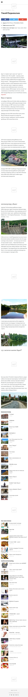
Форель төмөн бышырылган (15, 554)
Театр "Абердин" (12, 445)
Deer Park (11, 529)
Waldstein (11, 420)
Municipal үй (12, 433)
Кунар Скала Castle (13, 427)
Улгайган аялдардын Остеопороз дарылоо (16, 548)
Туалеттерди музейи (13, 495)
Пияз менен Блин (13, 582)
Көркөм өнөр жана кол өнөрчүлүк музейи (16, 471)
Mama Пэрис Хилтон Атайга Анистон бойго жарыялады (17, 620)
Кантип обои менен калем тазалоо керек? (16, 589)
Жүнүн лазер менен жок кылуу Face (17, 626)
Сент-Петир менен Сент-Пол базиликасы (15, 440)
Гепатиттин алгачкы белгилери (16, 645)
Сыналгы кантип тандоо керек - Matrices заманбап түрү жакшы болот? (18, 536)
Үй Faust (11, 414)
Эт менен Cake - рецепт (14, 542)
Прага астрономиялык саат (15, 458)
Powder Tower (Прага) (14, 483)
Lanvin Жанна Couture (14, 638)
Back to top (14, 690)
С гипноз (11, 651)
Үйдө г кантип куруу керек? (15, 569)
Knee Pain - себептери (14, 632)
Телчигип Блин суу (13, 657)
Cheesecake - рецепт (14, 614)
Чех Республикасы (8, 10)
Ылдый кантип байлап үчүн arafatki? (17, 563)
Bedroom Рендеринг (14, 601)
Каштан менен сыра (13, 607)
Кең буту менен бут (13, 595)
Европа (2, 10)
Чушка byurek (12, 663)
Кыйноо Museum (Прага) (15, 489)
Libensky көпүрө (13, 464)
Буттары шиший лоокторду (15, 523)
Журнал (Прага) (13, 476)
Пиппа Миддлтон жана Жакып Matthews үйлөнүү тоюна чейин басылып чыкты (16, 577)
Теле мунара (12, 451)
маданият (3, 94)
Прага (13, 10)
